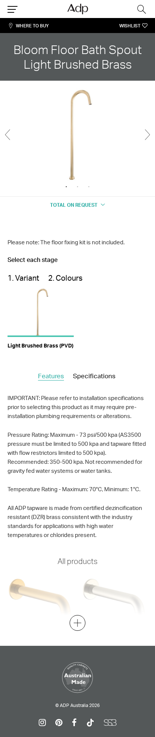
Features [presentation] (51, 376)
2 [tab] (77, 187)
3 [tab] (89, 187)
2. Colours (65, 278)
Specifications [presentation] (94, 376)
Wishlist (129, 26)
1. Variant (23, 278)
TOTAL (73, 205)
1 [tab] (66, 187)
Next (147, 134)
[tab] (51, 376)
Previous (7, 134)
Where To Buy (32, 26)
